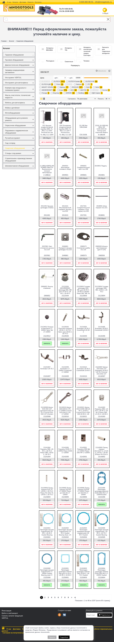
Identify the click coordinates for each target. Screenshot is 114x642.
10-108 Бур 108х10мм (83, 126)
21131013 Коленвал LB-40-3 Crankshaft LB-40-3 (83, 368)
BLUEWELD (46, 81)
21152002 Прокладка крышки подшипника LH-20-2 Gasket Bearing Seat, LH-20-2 (65, 532)
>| (75, 597)
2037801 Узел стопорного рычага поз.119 (47, 248)
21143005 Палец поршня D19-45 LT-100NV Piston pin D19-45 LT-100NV (65, 491)
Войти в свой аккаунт (10, 613)
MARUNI (69, 93)
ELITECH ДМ (46, 84)
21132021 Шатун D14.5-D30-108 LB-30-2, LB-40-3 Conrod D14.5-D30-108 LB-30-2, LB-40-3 (83, 411)
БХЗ (72, 90)
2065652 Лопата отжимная (47, 287)
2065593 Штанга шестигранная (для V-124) (102, 248)
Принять (52, 637)
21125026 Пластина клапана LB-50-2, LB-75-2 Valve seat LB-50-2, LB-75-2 (65, 330)
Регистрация (6, 611)
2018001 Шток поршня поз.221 (101, 207)
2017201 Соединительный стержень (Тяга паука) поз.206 (83, 208)
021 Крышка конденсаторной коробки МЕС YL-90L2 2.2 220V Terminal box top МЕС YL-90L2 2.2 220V (47, 131)
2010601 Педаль (101, 166)
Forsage (44, 93)
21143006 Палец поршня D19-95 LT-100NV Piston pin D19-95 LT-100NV (83, 491)
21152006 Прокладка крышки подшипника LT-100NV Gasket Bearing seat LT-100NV (47, 572)
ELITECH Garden (74, 81)
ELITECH (57, 81)
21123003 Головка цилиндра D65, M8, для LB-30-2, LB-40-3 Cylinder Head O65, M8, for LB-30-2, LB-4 (83, 291)
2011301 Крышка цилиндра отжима (46, 207)
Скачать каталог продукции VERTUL (12, 617)
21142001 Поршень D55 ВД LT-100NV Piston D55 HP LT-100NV (83, 450)
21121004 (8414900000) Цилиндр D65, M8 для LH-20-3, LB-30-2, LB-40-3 (65, 290)
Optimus (62, 87)
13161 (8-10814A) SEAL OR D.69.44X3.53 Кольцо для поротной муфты (101, 129)
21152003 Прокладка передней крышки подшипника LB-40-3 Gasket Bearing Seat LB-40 (83, 532)
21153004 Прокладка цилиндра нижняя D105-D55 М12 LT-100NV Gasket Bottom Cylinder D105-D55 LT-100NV (101, 574)
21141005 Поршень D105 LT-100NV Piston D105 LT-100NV (65, 450)
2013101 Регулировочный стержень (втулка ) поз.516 (65, 208)
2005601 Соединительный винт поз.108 (83, 167)
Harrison (78, 84)
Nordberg (81, 93)
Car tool (104, 90)
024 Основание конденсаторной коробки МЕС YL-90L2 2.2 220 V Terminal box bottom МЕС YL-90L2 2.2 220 (65, 131)
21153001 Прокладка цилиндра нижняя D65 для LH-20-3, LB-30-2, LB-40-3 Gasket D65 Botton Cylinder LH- (65, 573)
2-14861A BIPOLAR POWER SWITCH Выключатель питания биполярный (47, 169)
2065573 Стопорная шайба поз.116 (83, 248)
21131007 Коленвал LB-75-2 (47, 368)
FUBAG (69, 84)
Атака (61, 90)
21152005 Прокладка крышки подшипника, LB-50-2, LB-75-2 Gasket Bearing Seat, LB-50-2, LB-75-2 (101, 533)
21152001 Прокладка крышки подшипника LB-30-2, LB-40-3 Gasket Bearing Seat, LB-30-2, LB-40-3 (47, 533)
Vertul (97, 87)
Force (58, 84)
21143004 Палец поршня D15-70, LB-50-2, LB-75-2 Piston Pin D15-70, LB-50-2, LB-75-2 (47, 491)
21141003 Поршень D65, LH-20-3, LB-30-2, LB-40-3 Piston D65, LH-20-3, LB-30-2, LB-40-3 (101, 411)
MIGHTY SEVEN (47, 87)
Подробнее (64, 637)
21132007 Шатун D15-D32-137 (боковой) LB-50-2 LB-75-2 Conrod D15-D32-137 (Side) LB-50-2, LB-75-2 (101, 372)
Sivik (88, 87)
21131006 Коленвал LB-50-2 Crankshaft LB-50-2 (101, 328)
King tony (56, 93)
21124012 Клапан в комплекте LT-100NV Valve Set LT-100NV (47, 329)
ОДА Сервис (96, 93)
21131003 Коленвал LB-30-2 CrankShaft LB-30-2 (83, 329)
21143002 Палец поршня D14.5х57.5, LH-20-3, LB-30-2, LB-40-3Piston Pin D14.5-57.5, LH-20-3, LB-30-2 (102, 453)
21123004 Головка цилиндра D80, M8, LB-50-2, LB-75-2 (101, 289)
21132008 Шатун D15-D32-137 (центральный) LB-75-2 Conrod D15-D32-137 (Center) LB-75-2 (47, 411)
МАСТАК (83, 90)
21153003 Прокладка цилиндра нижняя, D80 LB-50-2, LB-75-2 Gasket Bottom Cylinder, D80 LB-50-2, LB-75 (83, 574)
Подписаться (106, 615)
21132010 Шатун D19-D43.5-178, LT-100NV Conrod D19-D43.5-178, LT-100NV (65, 410)
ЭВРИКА (95, 90)
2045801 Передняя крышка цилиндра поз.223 (65, 248)
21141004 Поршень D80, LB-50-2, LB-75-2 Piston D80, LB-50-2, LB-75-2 (47, 451)
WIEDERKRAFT (47, 90)
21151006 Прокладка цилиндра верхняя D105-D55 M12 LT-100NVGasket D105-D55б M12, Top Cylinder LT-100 (101, 494)
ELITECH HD (90, 81)
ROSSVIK (75, 87)
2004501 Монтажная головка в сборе (65, 167)
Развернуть (75, 65)
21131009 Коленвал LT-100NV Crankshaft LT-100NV (65, 369)
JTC (88, 84)
